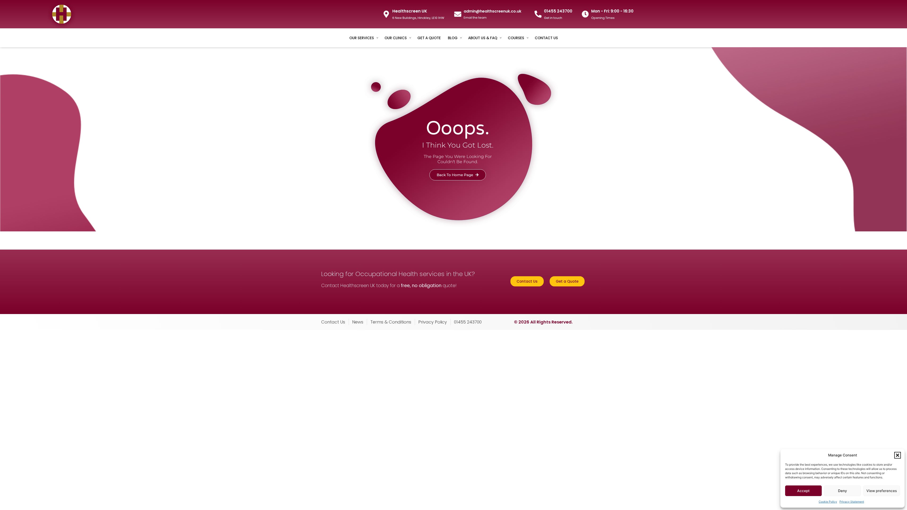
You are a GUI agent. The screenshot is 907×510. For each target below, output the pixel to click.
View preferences (881, 491)
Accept (803, 491)
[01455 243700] (538, 14)
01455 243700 (558, 11)
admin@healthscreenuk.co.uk (492, 11)
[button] (897, 455)
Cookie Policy (828, 501)
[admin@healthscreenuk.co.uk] (457, 14)
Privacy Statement (851, 501)
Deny (842, 491)
